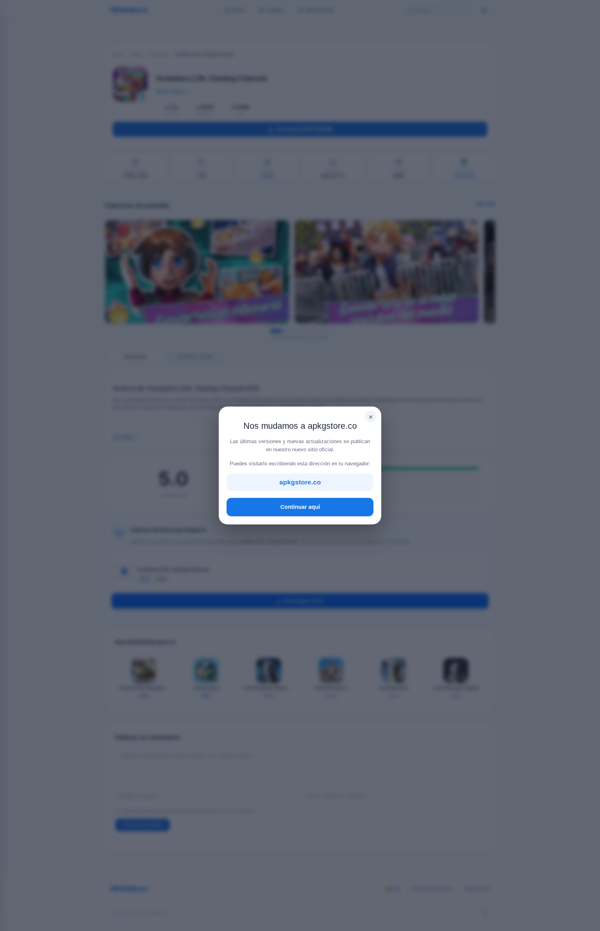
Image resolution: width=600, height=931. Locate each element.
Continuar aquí (300, 507)
